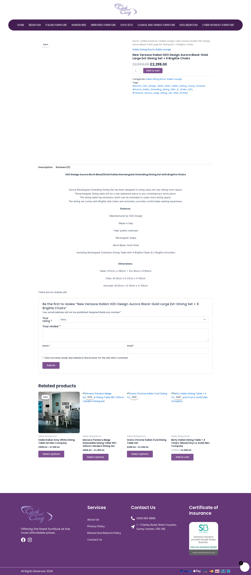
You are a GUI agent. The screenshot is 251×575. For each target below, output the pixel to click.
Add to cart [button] (182, 457)
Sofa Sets (126, 25)
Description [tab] (45, 167)
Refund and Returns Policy (104, 533)
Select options (51, 454)
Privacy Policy (96, 526)
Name (46, 345)
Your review (51, 326)
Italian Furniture (56, 25)
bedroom (35, 25)
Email (130, 345)
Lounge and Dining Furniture (156, 25)
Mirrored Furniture (103, 25)
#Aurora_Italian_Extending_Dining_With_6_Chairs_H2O (162, 89)
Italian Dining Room (143, 49)
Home (20, 25)
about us (93, 519)
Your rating (47, 320)
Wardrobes (78, 25)
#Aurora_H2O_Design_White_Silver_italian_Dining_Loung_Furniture (168, 85)
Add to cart (153, 70)
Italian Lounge (166, 41)
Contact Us (94, 539)
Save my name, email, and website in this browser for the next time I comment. (86, 357)
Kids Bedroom (189, 25)
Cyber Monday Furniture (218, 25)
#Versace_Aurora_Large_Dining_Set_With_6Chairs (160, 92)
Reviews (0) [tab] (63, 167)
